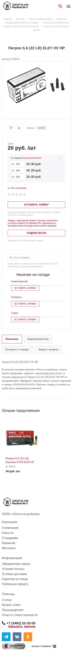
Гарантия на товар (15, 579)
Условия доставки (14, 574)
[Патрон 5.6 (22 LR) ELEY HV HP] (36, 105)
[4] (21, 194)
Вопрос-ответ (11, 604)
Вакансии (8, 543)
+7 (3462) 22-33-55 (20, 623)
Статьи (7, 599)
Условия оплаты (13, 568)
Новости (8, 532)
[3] (17, 194)
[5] (24, 194)
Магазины (9, 548)
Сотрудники (10, 538)
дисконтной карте (33, 158)
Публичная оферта (15, 584)
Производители (12, 610)
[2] (13, 194)
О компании (10, 527)
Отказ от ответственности (19, 615)
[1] (9, 194)
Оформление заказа (16, 563)
